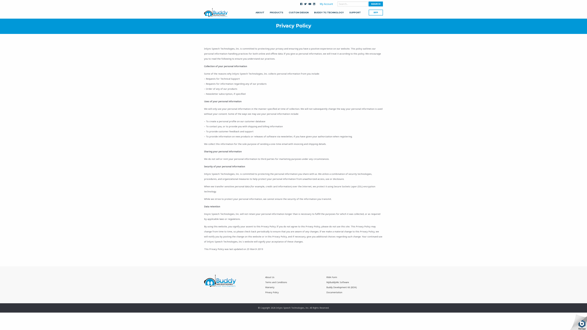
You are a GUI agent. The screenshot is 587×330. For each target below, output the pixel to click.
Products (276, 12)
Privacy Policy (272, 292)
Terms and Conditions (276, 282)
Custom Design (299, 12)
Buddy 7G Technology (329, 12)
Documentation (334, 292)
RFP (376, 12)
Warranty (269, 287)
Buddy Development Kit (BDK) (341, 287)
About (260, 12)
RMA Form (331, 277)
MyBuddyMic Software (337, 282)
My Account (326, 4)
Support (355, 12)
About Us (269, 277)
